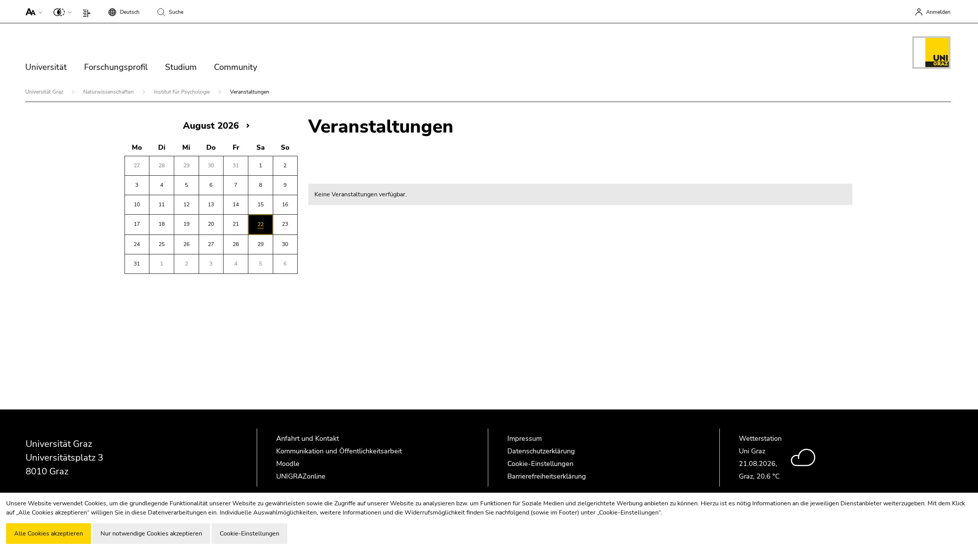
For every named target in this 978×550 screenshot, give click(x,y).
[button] (32, 11)
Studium (181, 67)
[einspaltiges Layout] (88, 11)
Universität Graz (45, 91)
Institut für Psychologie (182, 91)
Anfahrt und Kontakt (307, 438)
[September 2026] (247, 125)
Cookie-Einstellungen (540, 463)
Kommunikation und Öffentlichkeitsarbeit (339, 451)
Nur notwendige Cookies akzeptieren (151, 533)
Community (235, 67)
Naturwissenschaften (109, 91)
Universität (46, 67)
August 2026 (211, 126)
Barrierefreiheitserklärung (546, 476)
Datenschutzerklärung (541, 451)
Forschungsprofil (116, 67)
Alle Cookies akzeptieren (48, 533)
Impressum (524, 438)
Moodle (288, 463)
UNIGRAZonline (300, 476)
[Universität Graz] (931, 53)
